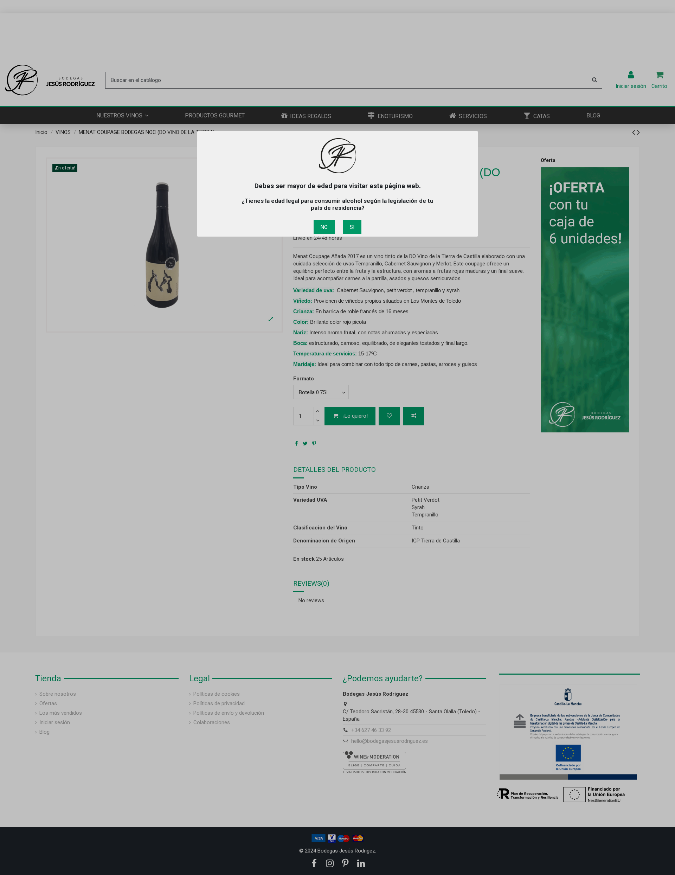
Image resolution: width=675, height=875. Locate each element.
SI (352, 227)
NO (324, 227)
